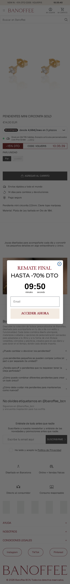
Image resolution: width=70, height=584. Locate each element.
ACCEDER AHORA (35, 313)
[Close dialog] (59, 264)
